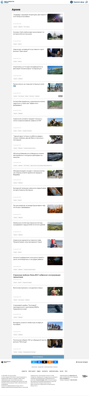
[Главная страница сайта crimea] (7, 2)
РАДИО (39, 371)
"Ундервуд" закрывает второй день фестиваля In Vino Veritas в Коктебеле (30, 16)
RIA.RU (61, 371)
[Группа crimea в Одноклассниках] (50, 362)
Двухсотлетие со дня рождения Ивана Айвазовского (41, 165)
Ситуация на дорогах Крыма (29, 148)
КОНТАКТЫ (45, 371)
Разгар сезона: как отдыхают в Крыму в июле (28, 85)
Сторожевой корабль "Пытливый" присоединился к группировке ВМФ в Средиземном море (26, 307)
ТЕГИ (66, 371)
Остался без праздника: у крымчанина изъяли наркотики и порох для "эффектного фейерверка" (29, 103)
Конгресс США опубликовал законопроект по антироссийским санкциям (28, 33)
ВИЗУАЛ (55, 367)
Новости (15, 26)
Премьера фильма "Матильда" (29, 352)
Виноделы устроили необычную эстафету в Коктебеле (28, 323)
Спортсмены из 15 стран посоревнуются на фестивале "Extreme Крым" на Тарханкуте (28, 68)
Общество (20, 26)
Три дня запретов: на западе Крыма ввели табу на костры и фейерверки (29, 206)
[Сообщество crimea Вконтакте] (39, 362)
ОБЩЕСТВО (41, 367)
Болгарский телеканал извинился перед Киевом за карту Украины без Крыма (29, 189)
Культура (20, 352)
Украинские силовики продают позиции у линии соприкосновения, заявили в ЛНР (27, 120)
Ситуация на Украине (27, 130)
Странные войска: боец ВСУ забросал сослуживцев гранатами (36, 276)
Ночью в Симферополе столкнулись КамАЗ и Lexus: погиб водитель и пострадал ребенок (28, 258)
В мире (15, 44)
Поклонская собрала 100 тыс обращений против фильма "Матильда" (29, 341)
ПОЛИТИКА (34, 367)
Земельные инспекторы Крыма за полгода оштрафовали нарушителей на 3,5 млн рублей (29, 224)
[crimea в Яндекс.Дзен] (44, 362)
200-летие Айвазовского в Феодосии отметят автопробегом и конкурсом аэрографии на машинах (28, 155)
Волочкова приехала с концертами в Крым (28, 288)
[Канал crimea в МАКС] (55, 362)
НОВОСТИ (24, 371)
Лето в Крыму (26, 26)
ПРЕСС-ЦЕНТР (31, 371)
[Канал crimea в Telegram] (33, 362)
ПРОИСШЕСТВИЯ (48, 367)
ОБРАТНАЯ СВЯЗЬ (53, 371)
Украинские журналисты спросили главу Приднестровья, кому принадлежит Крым (27, 241)
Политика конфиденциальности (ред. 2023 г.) (12, 386)
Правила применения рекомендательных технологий (14, 387)
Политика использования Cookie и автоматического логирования (14, 383)
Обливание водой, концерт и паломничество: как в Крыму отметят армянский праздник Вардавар (29, 173)
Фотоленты (32, 96)
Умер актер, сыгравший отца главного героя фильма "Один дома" (28, 50)
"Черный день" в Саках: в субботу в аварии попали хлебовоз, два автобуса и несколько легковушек (28, 138)
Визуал (26, 96)
